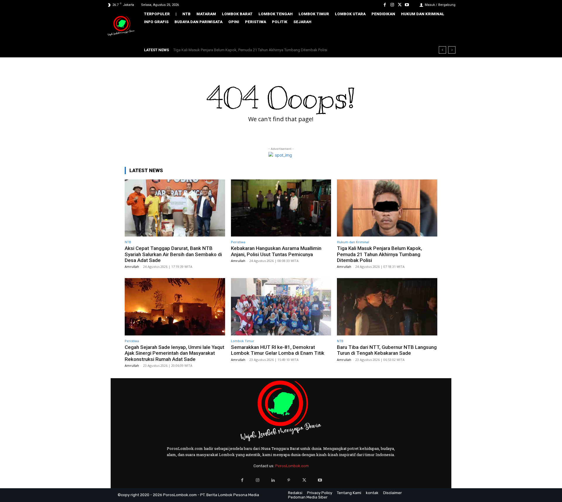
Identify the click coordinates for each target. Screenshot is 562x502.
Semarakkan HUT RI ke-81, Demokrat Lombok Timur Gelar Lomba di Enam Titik (277, 350)
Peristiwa (238, 242)
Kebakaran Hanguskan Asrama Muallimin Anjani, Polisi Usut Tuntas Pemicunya (276, 251)
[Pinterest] (288, 480)
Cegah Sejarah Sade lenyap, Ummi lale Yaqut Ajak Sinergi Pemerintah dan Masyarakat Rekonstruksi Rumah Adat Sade (174, 353)
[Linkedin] (273, 480)
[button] (446, 34)
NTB (128, 242)
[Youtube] (407, 4)
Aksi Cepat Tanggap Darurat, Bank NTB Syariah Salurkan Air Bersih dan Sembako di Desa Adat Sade (173, 254)
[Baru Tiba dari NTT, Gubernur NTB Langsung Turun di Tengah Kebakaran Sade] (387, 306)
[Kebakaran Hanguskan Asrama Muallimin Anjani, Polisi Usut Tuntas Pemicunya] (281, 208)
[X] (399, 4)
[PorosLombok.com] (121, 26)
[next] (451, 50)
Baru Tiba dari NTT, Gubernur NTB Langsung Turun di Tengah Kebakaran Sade (387, 350)
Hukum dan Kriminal (353, 242)
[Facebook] (384, 4)
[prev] (442, 50)
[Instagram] (392, 4)
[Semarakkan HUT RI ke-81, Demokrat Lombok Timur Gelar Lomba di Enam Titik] (281, 306)
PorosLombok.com (292, 466)
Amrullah (132, 266)
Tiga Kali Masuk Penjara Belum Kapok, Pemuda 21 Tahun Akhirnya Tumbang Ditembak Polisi (250, 50)
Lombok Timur (242, 340)
